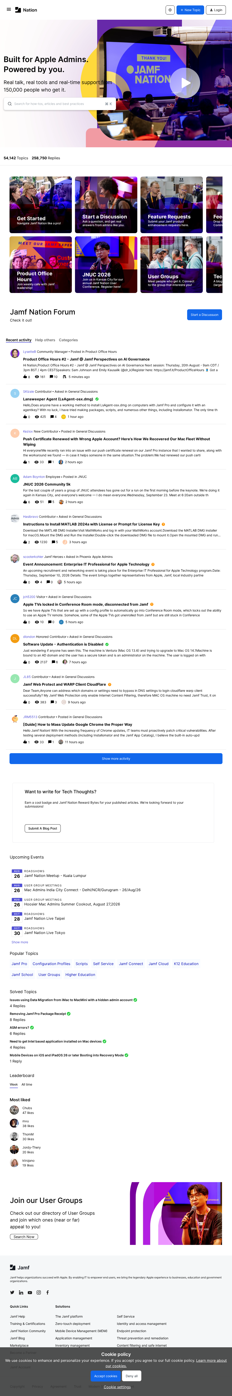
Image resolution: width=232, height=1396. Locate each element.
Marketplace (19, 1345)
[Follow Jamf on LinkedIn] (21, 1292)
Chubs (27, 1108)
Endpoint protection (131, 1331)
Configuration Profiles (51, 963)
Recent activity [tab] (18, 340)
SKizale (28, 391)
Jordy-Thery (31, 1147)
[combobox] (60, 103)
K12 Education (186, 963)
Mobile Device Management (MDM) (81, 1331)
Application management (73, 1338)
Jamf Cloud (159, 963)
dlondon (29, 637)
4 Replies (17, 1006)
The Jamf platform (69, 1316)
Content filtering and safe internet (142, 1345)
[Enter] (8, 103)
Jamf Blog (17, 1338)
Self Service (103, 963)
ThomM (28, 1134)
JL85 (27, 677)
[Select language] (170, 10)
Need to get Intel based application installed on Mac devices (56, 1041)
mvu (25, 1121)
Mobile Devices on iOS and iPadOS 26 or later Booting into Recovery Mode (67, 1055)
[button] (116, 1387)
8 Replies (17, 1019)
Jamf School (22, 974)
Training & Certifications (27, 1324)
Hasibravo (30, 516)
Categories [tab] (68, 340)
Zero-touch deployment (72, 1324)
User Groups (49, 974)
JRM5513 (30, 717)
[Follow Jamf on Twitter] (12, 1292)
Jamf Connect (131, 963)
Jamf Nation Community (28, 1331)
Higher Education (80, 974)
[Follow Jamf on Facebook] (47, 1292)
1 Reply (16, 1061)
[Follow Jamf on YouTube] (30, 1292)
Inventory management (72, 1345)
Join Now (23, 1238)
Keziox (28, 431)
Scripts (82, 963)
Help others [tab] (45, 340)
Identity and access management (142, 1324)
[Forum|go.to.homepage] (26, 10)
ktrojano (28, 1160)
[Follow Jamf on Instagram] (38, 1292)
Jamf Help (17, 1316)
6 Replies (17, 1033)
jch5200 (29, 597)
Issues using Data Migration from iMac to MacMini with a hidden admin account (71, 1000)
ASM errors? (19, 1027)
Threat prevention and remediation (142, 1338)
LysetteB (29, 351)
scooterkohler (33, 557)
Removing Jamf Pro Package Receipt (38, 1014)
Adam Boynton (34, 477)
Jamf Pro (19, 963)
